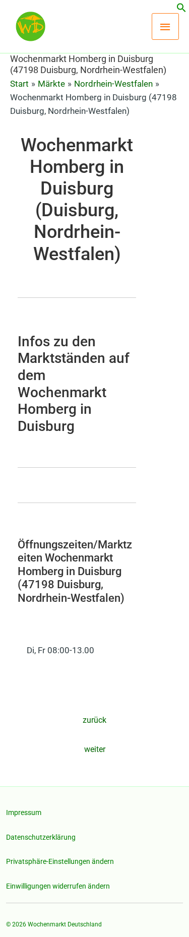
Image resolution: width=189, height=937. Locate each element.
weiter (94, 749)
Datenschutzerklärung (41, 837)
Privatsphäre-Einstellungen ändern (60, 861)
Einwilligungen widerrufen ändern (58, 886)
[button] (181, 10)
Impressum (23, 812)
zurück (94, 720)
